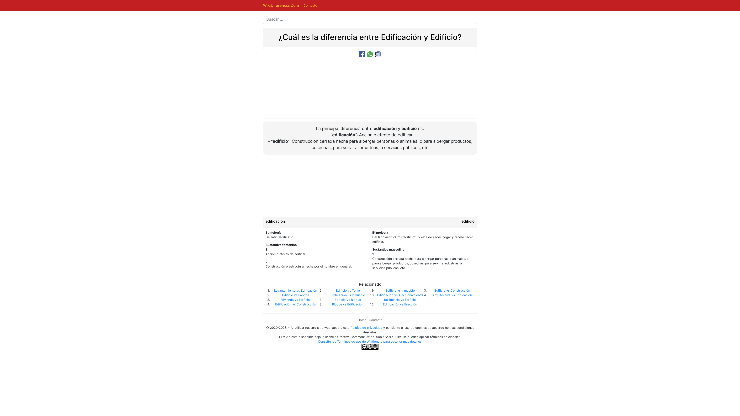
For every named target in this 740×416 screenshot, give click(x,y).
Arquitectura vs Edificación (452, 295)
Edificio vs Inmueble (400, 290)
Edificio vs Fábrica (295, 295)
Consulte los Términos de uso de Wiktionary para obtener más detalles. (370, 341)
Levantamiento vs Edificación (295, 290)
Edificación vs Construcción (295, 304)
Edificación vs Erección (400, 304)
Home (362, 320)
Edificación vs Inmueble (347, 295)
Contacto (310, 5)
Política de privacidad (366, 328)
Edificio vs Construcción (452, 290)
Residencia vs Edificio (400, 300)
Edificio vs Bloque (348, 300)
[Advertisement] (370, 88)
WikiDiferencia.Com (281, 5)
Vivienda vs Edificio (295, 300)
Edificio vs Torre (348, 290)
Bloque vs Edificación (347, 304)
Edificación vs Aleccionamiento (400, 295)
